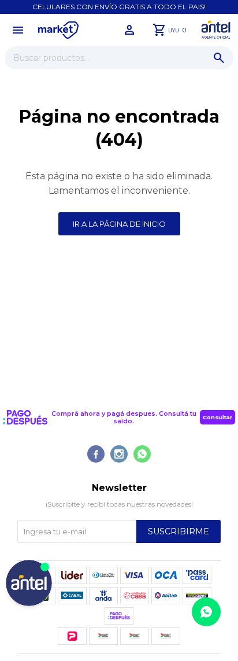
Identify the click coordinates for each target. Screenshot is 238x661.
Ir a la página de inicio (119, 223)
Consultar (217, 417)
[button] (218, 57)
